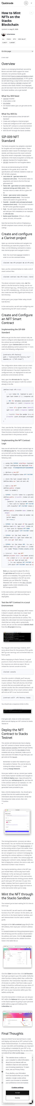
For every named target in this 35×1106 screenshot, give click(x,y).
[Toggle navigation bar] (31, 3)
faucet (5, 108)
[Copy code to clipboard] (32, 262)
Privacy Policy (19, 1069)
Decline (17, 1098)
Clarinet (5, 99)
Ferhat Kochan (11, 34)
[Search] (26, 3)
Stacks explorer (25, 846)
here (22, 1053)
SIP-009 (19, 83)
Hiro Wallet (6, 103)
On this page (6, 51)
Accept (17, 1092)
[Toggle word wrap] (30, 262)
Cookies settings (18, 1087)
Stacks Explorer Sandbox (10, 748)
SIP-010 (5, 160)
